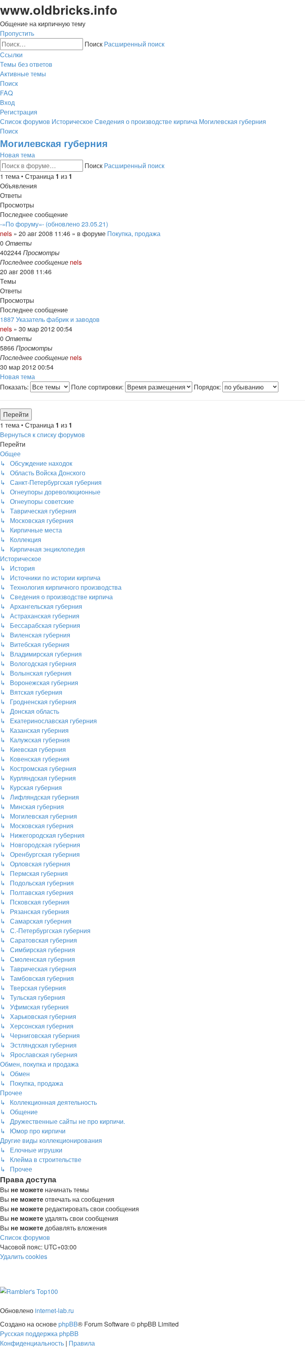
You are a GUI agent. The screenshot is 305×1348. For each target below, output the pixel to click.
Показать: (15, 386)
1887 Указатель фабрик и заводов (50, 319)
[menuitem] (26, 64)
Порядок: (208, 386)
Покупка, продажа (133, 233)
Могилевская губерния (54, 143)
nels (6, 233)
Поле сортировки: (98, 386)
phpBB (68, 1324)
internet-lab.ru (54, 1310)
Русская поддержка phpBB (39, 1333)
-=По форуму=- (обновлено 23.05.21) (54, 224)
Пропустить (17, 33)
